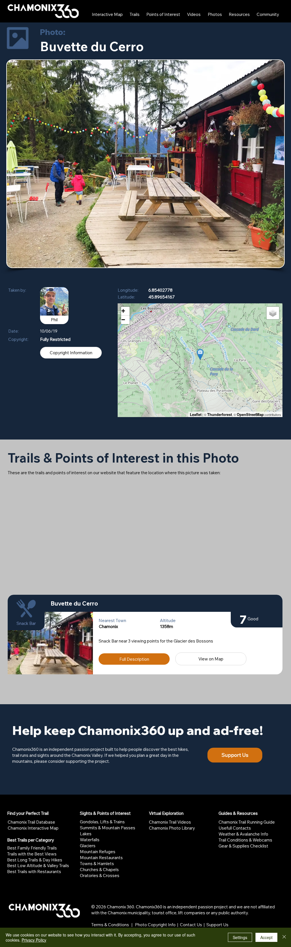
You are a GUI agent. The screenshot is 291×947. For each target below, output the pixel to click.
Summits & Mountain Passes (107, 827)
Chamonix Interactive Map (33, 828)
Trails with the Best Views (32, 854)
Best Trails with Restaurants (34, 871)
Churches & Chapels (99, 869)
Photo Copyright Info (155, 924)
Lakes (86, 833)
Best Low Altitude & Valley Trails (38, 865)
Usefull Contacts (235, 828)
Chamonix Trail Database (31, 822)
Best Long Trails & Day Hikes (34, 860)
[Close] (284, 937)
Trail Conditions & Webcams (245, 840)
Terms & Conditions (110, 924)
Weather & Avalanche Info (243, 834)
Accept (266, 937)
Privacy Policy (34, 940)
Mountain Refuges (97, 851)
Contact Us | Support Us (204, 924)
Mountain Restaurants (101, 857)
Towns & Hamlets (97, 863)
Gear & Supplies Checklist (243, 846)
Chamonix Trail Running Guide (247, 822)
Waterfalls (89, 839)
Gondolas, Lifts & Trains (102, 821)
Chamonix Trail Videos (170, 822)
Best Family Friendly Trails (32, 848)
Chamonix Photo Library (172, 828)
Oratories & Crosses (99, 875)
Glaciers (87, 845)
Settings (240, 937)
